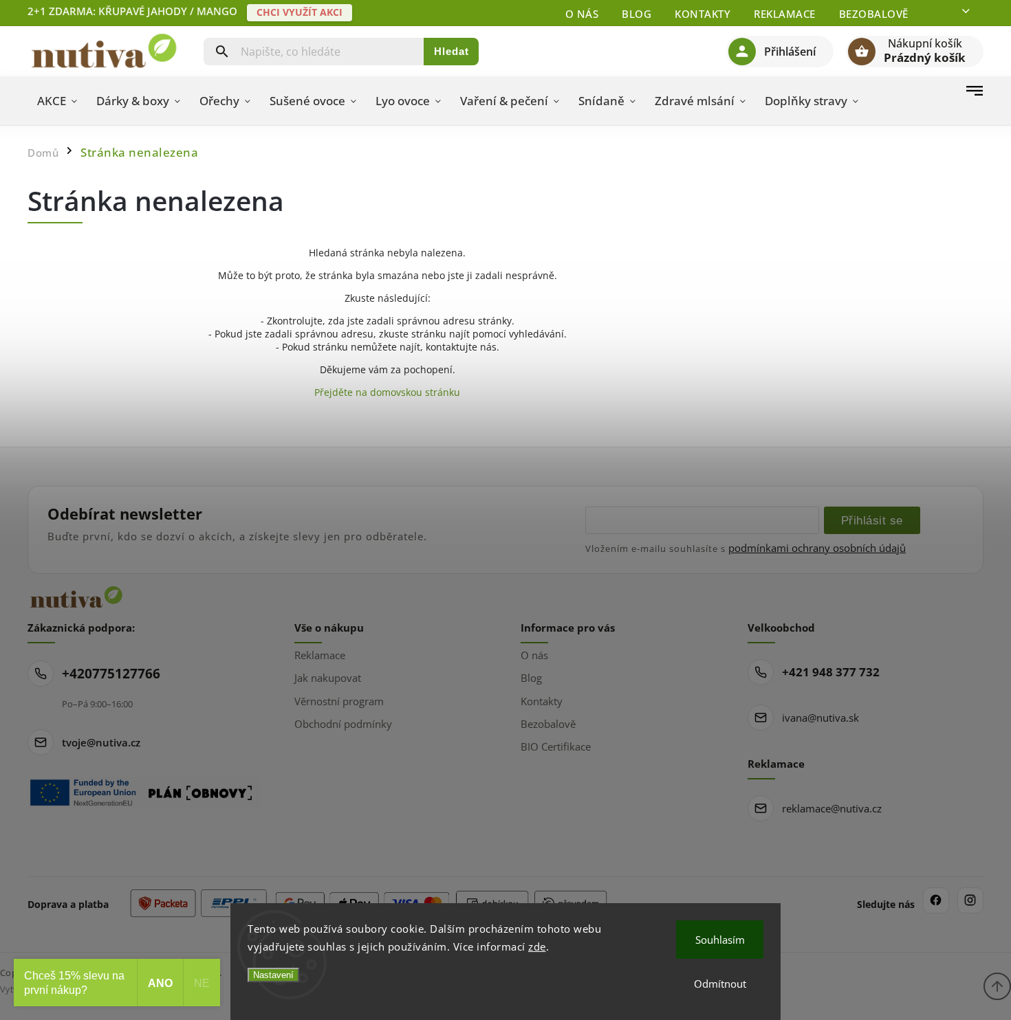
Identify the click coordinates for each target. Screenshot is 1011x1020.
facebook (936, 900)
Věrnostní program (339, 701)
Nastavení (273, 975)
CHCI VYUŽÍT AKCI (300, 12)
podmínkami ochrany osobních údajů (817, 548)
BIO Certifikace (556, 746)
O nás (582, 14)
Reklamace (785, 14)
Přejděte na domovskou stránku (387, 392)
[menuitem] (57, 101)
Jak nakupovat (327, 678)
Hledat (451, 51)
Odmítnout (720, 983)
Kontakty (702, 14)
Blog (636, 14)
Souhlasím (720, 939)
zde (537, 946)
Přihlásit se (872, 520)
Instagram (970, 900)
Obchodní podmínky (343, 724)
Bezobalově (874, 14)
